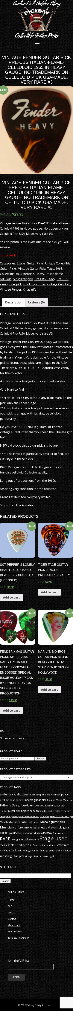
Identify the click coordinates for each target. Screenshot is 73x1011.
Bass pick (50, 794)
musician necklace (29, 827)
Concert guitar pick (34, 800)
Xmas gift (29, 289)
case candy (16, 800)
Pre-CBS (62, 279)
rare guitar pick (11, 284)
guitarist (49, 805)
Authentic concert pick (32, 794)
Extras (21, 263)
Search (40, 758)
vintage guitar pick (50, 850)
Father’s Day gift (11, 805)
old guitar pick (23, 279)
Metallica (5, 822)
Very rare (63, 845)
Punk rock (58, 833)
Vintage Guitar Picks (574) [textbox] (35, 777)
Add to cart (11, 597)
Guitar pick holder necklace (24, 811)
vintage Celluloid (58, 284)
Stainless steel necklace (13, 845)
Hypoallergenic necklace (21, 816)
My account (14, 925)
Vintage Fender (10, 289)
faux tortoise (25, 274)
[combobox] (36, 777)
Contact (12, 918)
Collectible (7, 274)
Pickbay (47, 833)
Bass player (61, 794)
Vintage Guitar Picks (32, 269)
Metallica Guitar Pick (21, 822)
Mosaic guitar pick (52, 822)
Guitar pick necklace (51, 811)
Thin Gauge (33, 845)
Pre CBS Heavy (44, 279)
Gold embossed (33, 805)
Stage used (53, 838)
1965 (59, 269)
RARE (5, 839)
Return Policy (15, 931)
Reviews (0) (36, 302)
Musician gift (10, 827)
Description (13, 302)
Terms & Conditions (18, 938)
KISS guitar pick (41, 816)
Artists (11, 912)
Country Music (54, 800)
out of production (33, 833)
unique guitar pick (49, 845)
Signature (34, 839)
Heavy (40, 274)
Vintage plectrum (33, 856)
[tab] (14, 302)
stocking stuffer (34, 284)
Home (11, 899)
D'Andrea (67, 800)
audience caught (10, 794)
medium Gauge (61, 816)
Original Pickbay (13, 833)
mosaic (36, 822)
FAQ (10, 906)
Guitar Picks (35, 263)
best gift (4, 800)
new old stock (48, 827)
